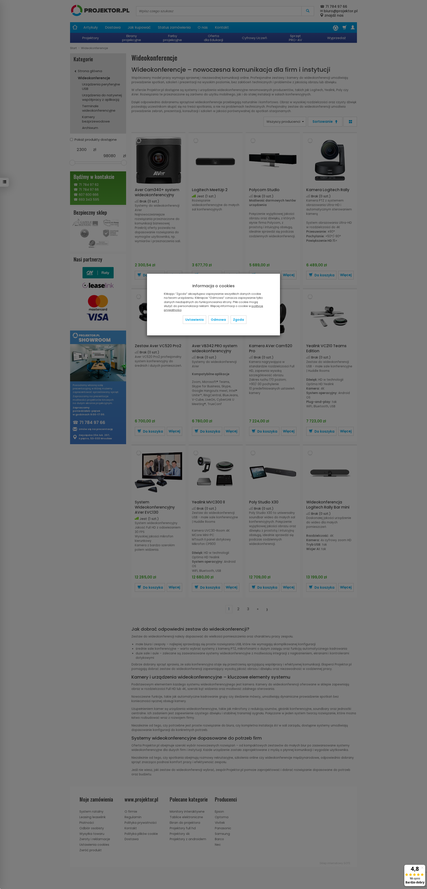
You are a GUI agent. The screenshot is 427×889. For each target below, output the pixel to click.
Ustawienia (194, 319)
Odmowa (218, 319)
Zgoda (238, 319)
